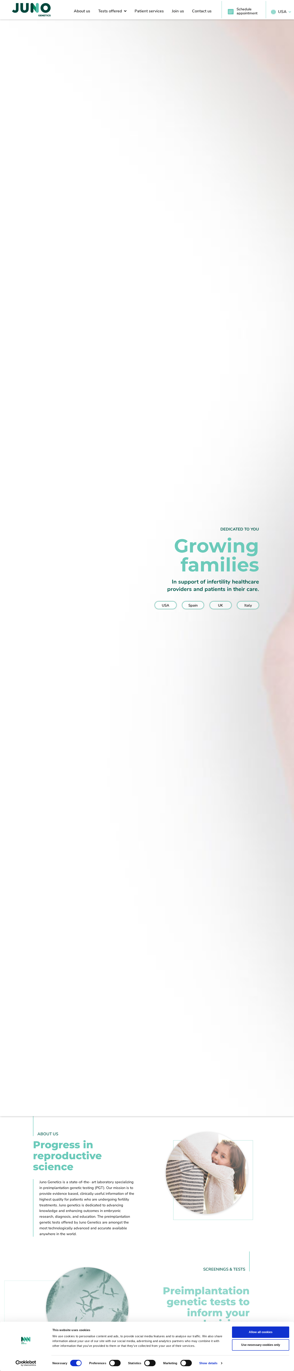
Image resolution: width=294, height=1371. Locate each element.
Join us (178, 11)
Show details (208, 1363)
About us (82, 11)
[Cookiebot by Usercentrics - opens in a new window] (25, 1363)
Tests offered (110, 11)
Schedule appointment (247, 11)
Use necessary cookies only (260, 1344)
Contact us (202, 11)
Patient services (149, 11)
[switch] (115, 1363)
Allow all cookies (260, 1332)
